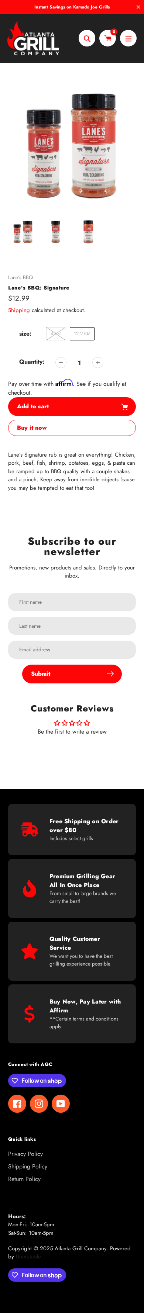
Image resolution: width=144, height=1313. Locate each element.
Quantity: (31, 361)
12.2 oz (82, 333)
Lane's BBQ (20, 277)
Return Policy (24, 1179)
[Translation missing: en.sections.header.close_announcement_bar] (138, 7)
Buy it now (32, 427)
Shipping (19, 310)
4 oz (56, 333)
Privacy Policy (25, 1154)
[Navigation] (128, 38)
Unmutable (28, 1257)
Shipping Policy (27, 1166)
